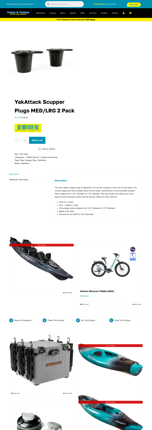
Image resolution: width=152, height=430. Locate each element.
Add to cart (37, 140)
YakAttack (41, 160)
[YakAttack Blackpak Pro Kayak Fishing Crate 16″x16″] (41, 359)
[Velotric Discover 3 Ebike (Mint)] (110, 264)
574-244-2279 (99, 4)
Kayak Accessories (49, 157)
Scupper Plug (30, 160)
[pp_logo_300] (18, 12)
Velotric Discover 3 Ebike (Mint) (97, 291)
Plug (22, 160)
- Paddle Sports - (32, 157)
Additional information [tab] (18, 179)
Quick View (68, 293)
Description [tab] (14, 174)
